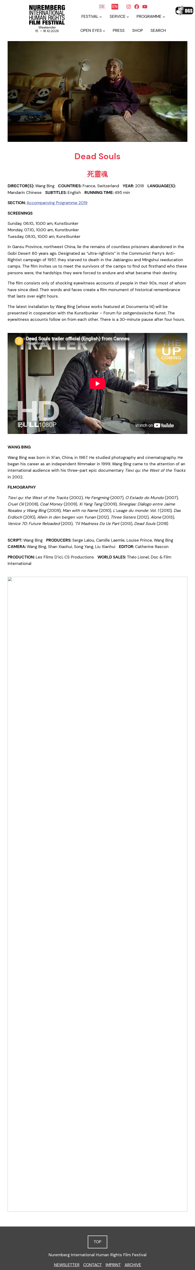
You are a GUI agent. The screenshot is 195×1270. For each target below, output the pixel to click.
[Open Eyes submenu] (104, 30)
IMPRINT (113, 1264)
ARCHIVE (133, 1264)
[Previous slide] (13, 894)
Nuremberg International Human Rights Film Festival (97, 1254)
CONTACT (92, 1264)
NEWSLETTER (66, 1264)
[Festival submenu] (100, 16)
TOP (97, 1241)
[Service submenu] (128, 16)
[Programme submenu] (164, 16)
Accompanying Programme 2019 (57, 202)
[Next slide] (181, 894)
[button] (93, 1206)
